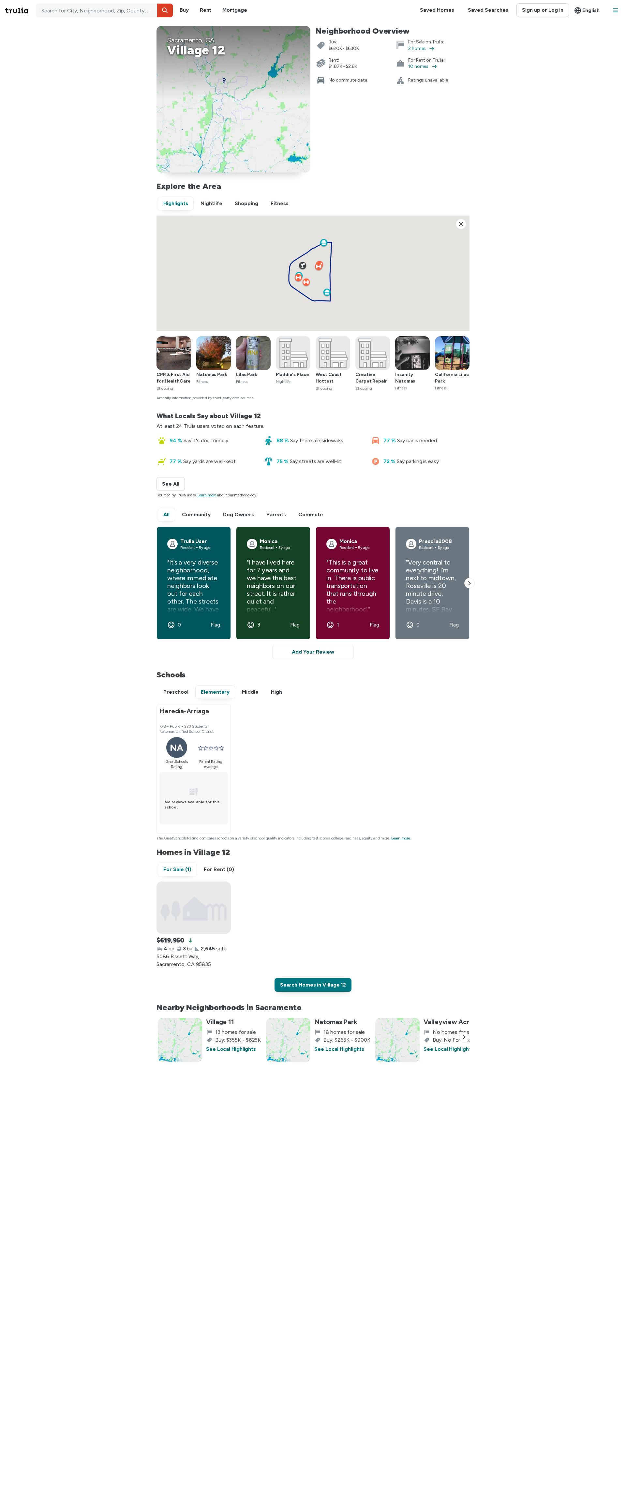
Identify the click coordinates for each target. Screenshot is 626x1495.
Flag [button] (215, 624)
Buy (184, 10)
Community (196, 514)
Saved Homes (437, 10)
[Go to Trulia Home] (20, 10)
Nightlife (211, 203)
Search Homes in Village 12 (313, 985)
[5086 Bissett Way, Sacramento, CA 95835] (193, 908)
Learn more (207, 495)
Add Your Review (313, 652)
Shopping (246, 203)
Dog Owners (238, 514)
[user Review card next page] (469, 583)
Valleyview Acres (450, 1022)
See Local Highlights (231, 1049)
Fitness (280, 203)
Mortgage (234, 10)
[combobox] (104, 10)
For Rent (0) (219, 869)
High (276, 692)
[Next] (464, 1037)
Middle (250, 692)
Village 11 (220, 1022)
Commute (310, 514)
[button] (165, 10)
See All (173, 484)
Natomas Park (335, 1022)
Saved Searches (488, 10)
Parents (276, 514)
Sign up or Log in (542, 10)
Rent (206, 10)
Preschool (175, 692)
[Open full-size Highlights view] (461, 224)
